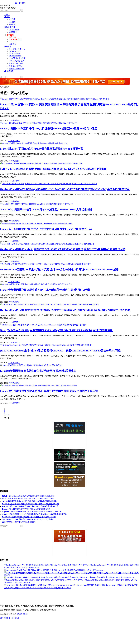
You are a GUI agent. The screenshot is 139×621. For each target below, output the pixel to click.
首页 (7, 15)
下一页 (7, 415)
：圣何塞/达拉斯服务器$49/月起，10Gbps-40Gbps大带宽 (28, 519)
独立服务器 (9, 27)
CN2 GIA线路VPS (15, 66)
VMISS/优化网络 (15, 56)
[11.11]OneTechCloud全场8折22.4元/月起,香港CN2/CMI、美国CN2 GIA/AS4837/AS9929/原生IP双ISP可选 (60, 350)
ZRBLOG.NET (22, 614)
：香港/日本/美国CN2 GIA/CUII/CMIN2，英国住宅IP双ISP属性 (28, 499)
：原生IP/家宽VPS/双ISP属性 (19, 522)
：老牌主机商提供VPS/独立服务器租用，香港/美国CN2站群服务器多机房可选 (34, 514)
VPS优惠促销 (14, 120)
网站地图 (15, 618)
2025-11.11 (12, 41)
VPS (7, 17)
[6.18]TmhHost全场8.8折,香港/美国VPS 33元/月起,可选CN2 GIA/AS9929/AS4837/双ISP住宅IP (53, 169)
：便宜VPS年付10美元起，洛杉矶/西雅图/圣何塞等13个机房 (29, 517)
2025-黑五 (12, 44)
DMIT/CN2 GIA (15, 53)
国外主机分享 (20, 3)
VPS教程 (12, 24)
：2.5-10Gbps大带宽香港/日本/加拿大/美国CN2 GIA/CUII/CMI (28, 496)
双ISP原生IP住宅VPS (17, 49)
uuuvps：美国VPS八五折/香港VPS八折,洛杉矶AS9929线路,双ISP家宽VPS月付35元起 (48, 128)
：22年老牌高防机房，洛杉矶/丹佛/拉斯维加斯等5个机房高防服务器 (29, 501)
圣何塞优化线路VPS (16, 69)
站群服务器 (13, 32)
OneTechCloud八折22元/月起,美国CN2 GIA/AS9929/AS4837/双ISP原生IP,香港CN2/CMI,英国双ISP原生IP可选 (62, 249)
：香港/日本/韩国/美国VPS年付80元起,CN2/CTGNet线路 (26, 509)
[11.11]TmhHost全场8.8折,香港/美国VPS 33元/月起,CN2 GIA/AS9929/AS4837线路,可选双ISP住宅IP (56, 330)
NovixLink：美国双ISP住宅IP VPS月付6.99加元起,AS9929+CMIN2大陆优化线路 (46, 209)
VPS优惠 (12, 19)
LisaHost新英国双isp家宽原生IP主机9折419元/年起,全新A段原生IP (38, 370)
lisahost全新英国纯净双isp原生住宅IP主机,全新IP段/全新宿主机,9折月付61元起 (45, 289)
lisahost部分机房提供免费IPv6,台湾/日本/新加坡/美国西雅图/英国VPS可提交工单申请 (49, 391)
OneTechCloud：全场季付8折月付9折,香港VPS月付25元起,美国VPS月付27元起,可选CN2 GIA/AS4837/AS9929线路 (65, 310)
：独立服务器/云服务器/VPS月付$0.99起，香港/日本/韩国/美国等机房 (30, 504)
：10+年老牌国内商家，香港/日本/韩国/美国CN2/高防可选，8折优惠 (31, 512)
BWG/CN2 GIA (14, 51)
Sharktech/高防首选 (16, 63)
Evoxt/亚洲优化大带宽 (17, 58)
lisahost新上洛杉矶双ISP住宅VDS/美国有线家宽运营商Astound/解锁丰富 (41, 148)
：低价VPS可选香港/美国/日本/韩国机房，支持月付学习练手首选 (30, 506)
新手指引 (8, 71)
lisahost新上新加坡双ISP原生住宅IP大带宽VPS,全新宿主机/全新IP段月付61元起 (46, 229)
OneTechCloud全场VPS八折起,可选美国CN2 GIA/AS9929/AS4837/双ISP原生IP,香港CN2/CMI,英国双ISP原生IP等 (65, 189)
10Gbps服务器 (14, 30)
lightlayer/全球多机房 (16, 61)
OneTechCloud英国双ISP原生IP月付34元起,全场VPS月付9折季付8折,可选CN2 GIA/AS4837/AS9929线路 (59, 269)
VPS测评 (12, 22)
